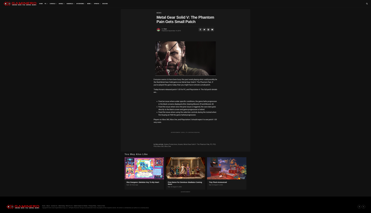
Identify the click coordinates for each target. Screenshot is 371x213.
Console (52, 3)
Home (41, 3)
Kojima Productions (170, 144)
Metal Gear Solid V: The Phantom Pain (196, 144)
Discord (105, 3)
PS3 (214, 144)
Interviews (80, 3)
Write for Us (69, 206)
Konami (180, 144)
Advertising (61, 206)
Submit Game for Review (81, 206)
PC (45, 3)
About (48, 206)
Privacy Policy (92, 206)
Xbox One (167, 146)
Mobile (61, 3)
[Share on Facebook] (200, 29)
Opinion (96, 3)
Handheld (70, 3)
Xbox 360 (160, 146)
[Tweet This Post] (204, 29)
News (89, 3)
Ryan (165, 29)
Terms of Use (101, 206)
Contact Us (54, 206)
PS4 (155, 146)
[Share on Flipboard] (208, 29)
